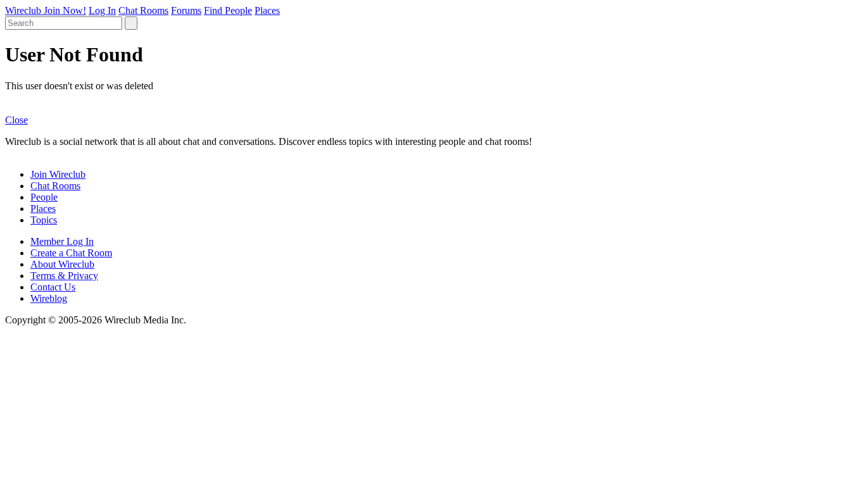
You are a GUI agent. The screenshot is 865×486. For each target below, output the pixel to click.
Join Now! (65, 10)
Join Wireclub (57, 174)
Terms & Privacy (64, 275)
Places (267, 10)
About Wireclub (62, 264)
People (44, 197)
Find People (228, 10)
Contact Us (52, 287)
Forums (186, 10)
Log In (102, 10)
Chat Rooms (143, 10)
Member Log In (62, 241)
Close (16, 120)
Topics (43, 220)
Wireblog (48, 298)
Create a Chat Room (71, 252)
